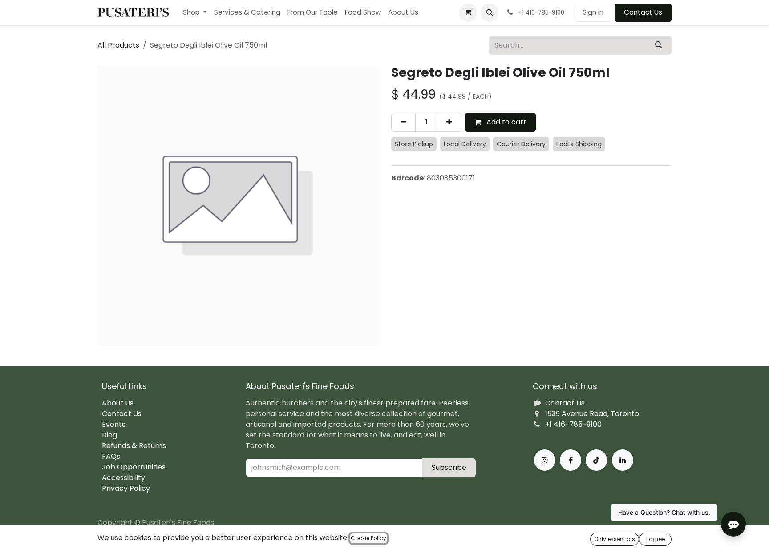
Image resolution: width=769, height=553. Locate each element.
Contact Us (643, 12)
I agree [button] (655, 539)
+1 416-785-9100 (573, 424)
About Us (118, 403)
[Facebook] (570, 460)
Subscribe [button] (449, 467)
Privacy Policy (126, 488)
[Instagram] (544, 460)
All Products (118, 45)
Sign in (593, 12)
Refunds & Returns (134, 446)
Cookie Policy (368, 538)
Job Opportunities (134, 467)
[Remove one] (403, 122)
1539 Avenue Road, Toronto (592, 414)
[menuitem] (194, 12)
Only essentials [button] (614, 539)
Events (113, 424)
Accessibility (123, 478)
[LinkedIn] (622, 460)
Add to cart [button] (505, 122)
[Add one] (449, 122)
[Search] (659, 45)
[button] (489, 12)
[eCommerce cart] (468, 12)
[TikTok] (596, 460)
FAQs (111, 456)
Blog (109, 435)
